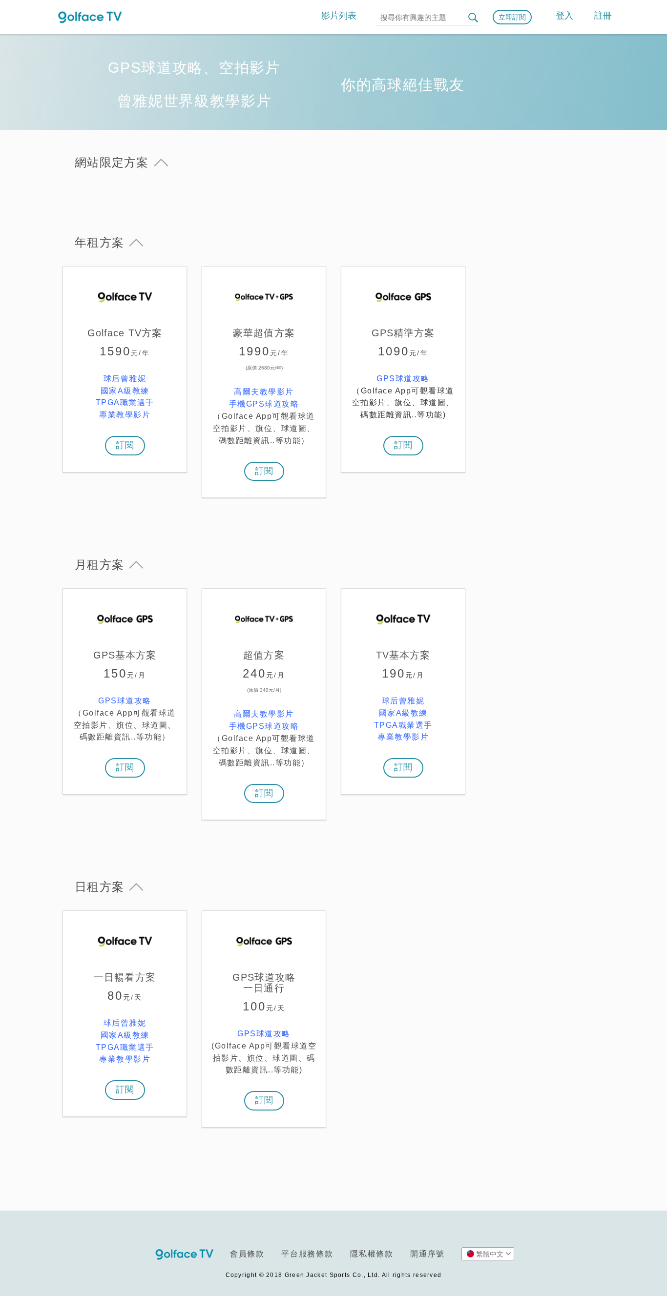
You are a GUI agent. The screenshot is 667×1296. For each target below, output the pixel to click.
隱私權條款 (372, 1254)
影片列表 (338, 16)
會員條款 (247, 1254)
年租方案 (99, 242)
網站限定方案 (112, 162)
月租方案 (99, 564)
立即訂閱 (512, 17)
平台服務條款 (307, 1254)
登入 (564, 16)
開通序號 (427, 1254)
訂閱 (125, 445)
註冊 (603, 16)
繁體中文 (489, 1254)
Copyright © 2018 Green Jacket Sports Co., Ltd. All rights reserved (334, 1275)
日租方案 (99, 886)
